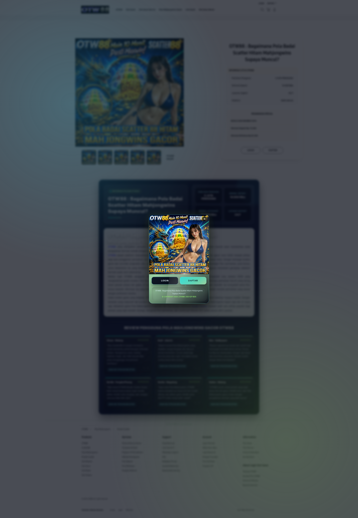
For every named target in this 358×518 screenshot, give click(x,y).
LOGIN (165, 280)
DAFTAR (193, 280)
